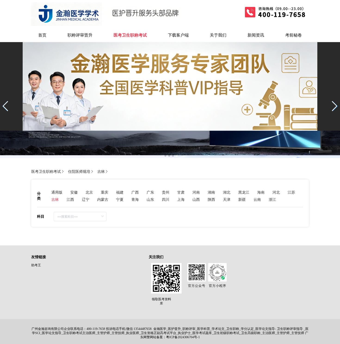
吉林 (101, 172)
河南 (196, 192)
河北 (276, 192)
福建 (120, 192)
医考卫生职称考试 (130, 35)
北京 (89, 192)
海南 (261, 192)
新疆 (242, 199)
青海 (135, 199)
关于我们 (218, 35)
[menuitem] (42, 35)
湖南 (211, 192)
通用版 (56, 192)
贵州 (165, 192)
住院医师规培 (79, 172)
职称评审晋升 (80, 35)
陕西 (211, 199)
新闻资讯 (255, 35)
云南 (257, 199)
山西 (196, 199)
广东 (150, 192)
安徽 (74, 192)
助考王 (36, 265)
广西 (135, 192)
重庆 (104, 192)
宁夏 (120, 199)
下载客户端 (178, 35)
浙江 (272, 199)
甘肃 (181, 192)
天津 (226, 199)
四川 (165, 199)
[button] (334, 106)
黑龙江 (243, 192)
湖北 (226, 192)
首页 (42, 35)
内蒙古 (102, 199)
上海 (181, 199)
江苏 (291, 192)
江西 (70, 199)
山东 (150, 199)
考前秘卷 (293, 35)
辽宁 (85, 199)
